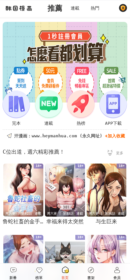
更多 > (115, 154)
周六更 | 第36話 (102, 213)
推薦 (55, 8)
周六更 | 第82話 (18, 213)
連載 (75, 8)
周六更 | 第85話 (60, 213)
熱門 (95, 8)
